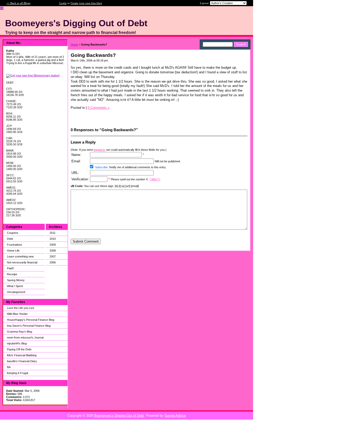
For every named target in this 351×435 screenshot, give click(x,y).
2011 (53, 232)
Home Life (13, 250)
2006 (53, 262)
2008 (53, 250)
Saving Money (16, 280)
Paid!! (10, 268)
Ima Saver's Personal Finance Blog (29, 325)
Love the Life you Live (20, 307)
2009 (53, 244)
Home (74, 44)
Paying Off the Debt (19, 349)
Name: (76, 155)
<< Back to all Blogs (18, 3)
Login (63, 3)
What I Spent (15, 286)
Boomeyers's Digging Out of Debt (119, 416)
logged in (99, 149)
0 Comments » (98, 108)
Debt (10, 238)
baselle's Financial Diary (22, 361)
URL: (75, 173)
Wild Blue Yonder (17, 313)
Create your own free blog (86, 3)
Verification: (80, 179)
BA (9, 367)
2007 (53, 256)
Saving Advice (175, 416)
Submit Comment (86, 241)
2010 (53, 238)
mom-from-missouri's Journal (25, 337)
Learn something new (20, 256)
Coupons (12, 232)
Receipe (12, 274)
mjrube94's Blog (17, 343)
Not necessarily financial (22, 262)
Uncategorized (16, 292)
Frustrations (14, 244)
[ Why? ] (155, 179)
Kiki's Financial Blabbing (21, 355)
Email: (76, 161)
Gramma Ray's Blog (19, 331)
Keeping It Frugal (17, 373)
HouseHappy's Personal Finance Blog (30, 319)
